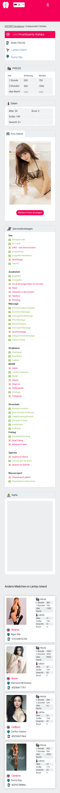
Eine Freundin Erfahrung (23, 412)
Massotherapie (19, 324)
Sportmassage (19, 332)
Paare (14, 288)
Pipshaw (16, 296)
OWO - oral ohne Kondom (24, 247)
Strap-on (16, 384)
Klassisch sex (18, 239)
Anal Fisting (17, 440)
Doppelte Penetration (22, 255)
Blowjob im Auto (20, 420)
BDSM (15, 376)
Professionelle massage (23, 308)
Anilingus (16, 428)
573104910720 (19, 639)
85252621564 (19, 736)
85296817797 (19, 687)
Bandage (16, 392)
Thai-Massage (18, 320)
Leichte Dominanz (20, 372)
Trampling (16, 396)
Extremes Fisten (19, 444)
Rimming (16, 300)
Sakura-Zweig (18, 340)
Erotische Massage (21, 312)
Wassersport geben (21, 477)
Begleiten (16, 276)
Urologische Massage (22, 316)
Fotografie (17, 280)
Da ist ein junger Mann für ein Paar (27, 284)
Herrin (15, 368)
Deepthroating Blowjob (23, 416)
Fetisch (15, 263)
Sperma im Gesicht (21, 465)
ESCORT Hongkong (14, 26)
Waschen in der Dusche (23, 292)
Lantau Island (18, 49)
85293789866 (19, 784)
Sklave (15, 380)
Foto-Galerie (16, 134)
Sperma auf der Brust (22, 461)
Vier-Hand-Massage (21, 328)
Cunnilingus (17, 424)
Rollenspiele (18, 388)
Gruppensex (17, 251)
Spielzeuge (17, 259)
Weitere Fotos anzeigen (30, 212)
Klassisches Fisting (21, 436)
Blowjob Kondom (20, 408)
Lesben (15, 360)
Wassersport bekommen (23, 481)
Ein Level (16, 243)
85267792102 (18, 42)
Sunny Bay (16, 57)
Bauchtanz (17, 356)
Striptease (17, 352)
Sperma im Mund (20, 457)
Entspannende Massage (23, 336)
